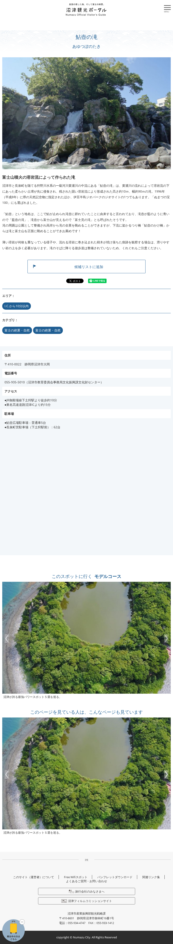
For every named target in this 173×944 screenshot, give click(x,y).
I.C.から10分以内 (17, 306)
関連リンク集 (151, 877)
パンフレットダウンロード (114, 877)
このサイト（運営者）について (33, 877)
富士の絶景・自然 (17, 330)
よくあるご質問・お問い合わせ (86, 881)
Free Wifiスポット (75, 877)
